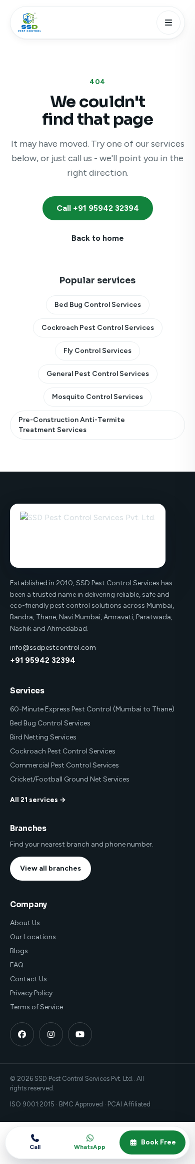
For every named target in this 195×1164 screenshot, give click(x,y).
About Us (25, 923)
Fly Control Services (98, 350)
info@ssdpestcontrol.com (53, 647)
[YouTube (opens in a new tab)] (80, 1034)
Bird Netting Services (43, 737)
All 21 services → (38, 800)
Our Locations (33, 937)
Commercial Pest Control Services (64, 765)
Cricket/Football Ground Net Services (70, 779)
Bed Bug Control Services (97, 304)
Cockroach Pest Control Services (98, 327)
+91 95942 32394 (43, 660)
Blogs (19, 951)
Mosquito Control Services (97, 397)
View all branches (50, 868)
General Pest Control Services (97, 373)
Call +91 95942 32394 (97, 208)
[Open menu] (168, 23)
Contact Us (28, 979)
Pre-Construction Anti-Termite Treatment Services (71, 425)
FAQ (17, 965)
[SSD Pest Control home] (28, 23)
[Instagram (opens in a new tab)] (51, 1034)
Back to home (98, 238)
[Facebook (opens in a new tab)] (22, 1034)
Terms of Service (36, 1007)
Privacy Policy (31, 993)
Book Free (158, 1142)
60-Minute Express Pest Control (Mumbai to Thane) (92, 709)
